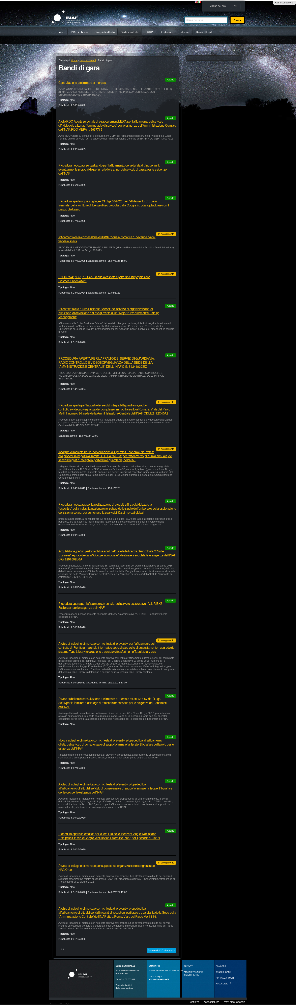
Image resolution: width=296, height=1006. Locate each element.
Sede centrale (130, 32)
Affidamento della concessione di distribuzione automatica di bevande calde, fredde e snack (106, 239)
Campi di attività (104, 32)
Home (59, 32)
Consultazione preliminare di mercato (82, 82)
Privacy (188, 966)
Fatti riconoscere (284, 2)
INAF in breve (79, 32)
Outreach (167, 32)
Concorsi (221, 966)
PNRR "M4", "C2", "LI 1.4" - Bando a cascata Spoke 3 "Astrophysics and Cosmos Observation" (104, 279)
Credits (194, 1002)
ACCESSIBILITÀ (223, 984)
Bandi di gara (223, 972)
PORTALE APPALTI (225, 978)
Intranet (184, 32)
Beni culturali (204, 32)
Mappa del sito (218, 6)
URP (150, 32)
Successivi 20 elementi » (161, 950)
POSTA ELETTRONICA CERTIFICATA (166, 971)
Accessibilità (211, 1002)
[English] (196, 2)
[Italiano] (199, 2)
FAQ (235, 6)
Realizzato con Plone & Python (60, 1004)
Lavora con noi (88, 60)
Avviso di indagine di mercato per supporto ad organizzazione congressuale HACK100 (106, 867)
